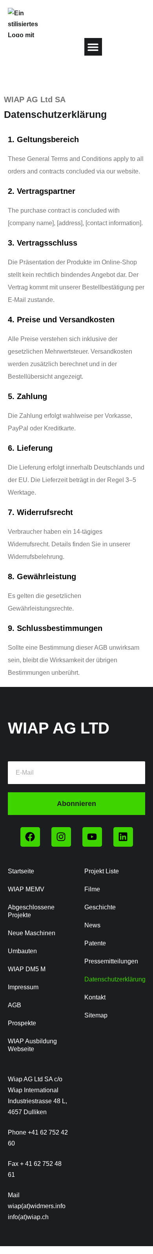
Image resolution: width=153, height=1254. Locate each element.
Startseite (21, 871)
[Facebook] (30, 837)
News (92, 925)
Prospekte (22, 1023)
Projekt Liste (101, 871)
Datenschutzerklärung (114, 979)
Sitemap (95, 1015)
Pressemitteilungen (111, 961)
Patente (95, 943)
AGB (14, 1005)
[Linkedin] (123, 837)
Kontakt (95, 997)
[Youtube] (92, 837)
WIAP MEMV (26, 889)
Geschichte (100, 907)
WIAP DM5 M (27, 969)
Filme (92, 889)
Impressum (23, 987)
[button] (93, 46)
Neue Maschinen (31, 933)
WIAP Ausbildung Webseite (32, 1045)
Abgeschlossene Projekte (31, 911)
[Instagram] (61, 837)
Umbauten (22, 951)
